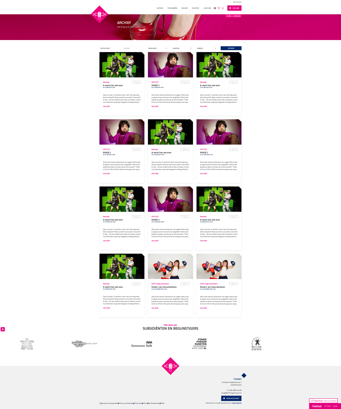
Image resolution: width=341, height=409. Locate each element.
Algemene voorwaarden (108, 403)
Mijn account (237, 2)
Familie (136, 82)
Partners (138, 403)
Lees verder (106, 106)
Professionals (154, 403)
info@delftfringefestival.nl (231, 393)
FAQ (162, 403)
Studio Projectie (236, 403)
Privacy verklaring (126, 403)
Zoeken (231, 48)
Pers (145, 403)
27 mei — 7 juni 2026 (233, 16)
